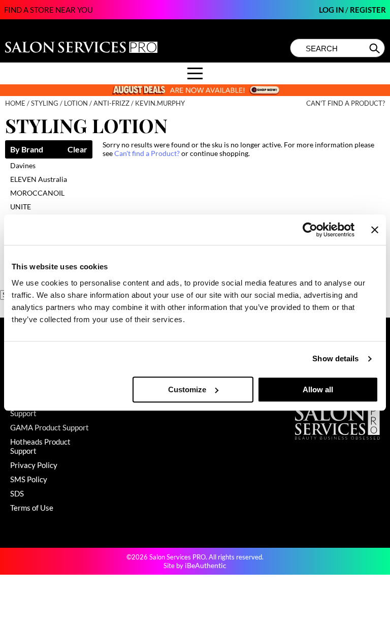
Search (375, 48)
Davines (23, 165)
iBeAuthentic (205, 565)
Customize (187, 389)
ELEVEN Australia (38, 179)
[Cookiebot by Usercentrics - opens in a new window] (310, 229)
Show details (335, 358)
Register (368, 9)
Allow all (318, 389)
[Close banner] (374, 229)
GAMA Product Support (49, 427)
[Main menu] (195, 73)
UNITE (20, 206)
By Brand (26, 149)
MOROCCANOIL (37, 193)
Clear (77, 149)
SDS (17, 493)
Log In (332, 9)
